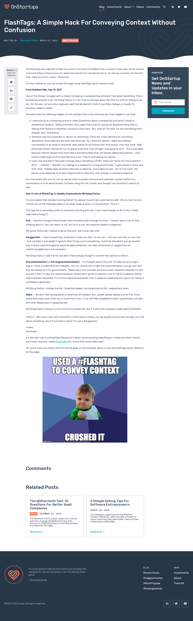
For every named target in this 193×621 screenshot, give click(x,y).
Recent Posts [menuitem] (151, 572)
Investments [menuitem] (114, 6)
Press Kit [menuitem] (179, 583)
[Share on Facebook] (11, 99)
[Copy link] (11, 107)
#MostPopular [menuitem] (151, 583)
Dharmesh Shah (29, 40)
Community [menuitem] (153, 6)
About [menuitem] (127, 6)
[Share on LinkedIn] (11, 90)
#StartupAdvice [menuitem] (152, 588)
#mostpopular (70, 40)
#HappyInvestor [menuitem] (153, 578)
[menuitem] (173, 7)
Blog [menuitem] (101, 6)
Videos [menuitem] (140, 6)
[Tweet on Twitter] (11, 82)
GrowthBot (62, 341)
